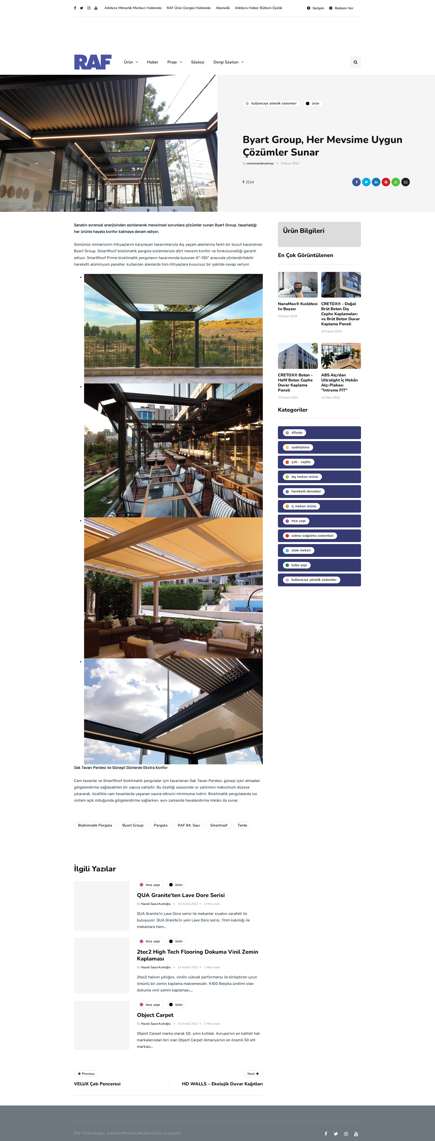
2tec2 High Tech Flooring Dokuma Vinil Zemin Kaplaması (197, 955)
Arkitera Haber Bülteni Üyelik (258, 8)
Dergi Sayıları (226, 62)
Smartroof (218, 825)
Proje (172, 62)
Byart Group (132, 825)
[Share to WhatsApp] (395, 182)
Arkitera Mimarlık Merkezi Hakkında (133, 8)
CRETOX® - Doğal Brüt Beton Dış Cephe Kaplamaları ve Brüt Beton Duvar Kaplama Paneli (340, 314)
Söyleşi (197, 62)
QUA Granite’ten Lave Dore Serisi (181, 895)
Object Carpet (155, 1015)
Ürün (128, 62)
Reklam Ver (344, 8)
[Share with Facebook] (356, 182)
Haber (152, 62)
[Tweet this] (366, 182)
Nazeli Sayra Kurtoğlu (156, 904)
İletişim (318, 8)
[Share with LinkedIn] (376, 182)
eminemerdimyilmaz (260, 163)
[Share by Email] (405, 182)
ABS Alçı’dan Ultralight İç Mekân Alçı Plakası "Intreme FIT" (339, 382)
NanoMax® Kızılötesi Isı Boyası (297, 306)
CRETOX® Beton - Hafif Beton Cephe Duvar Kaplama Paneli (295, 382)
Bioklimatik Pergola (95, 825)
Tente (242, 825)
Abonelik (223, 8)
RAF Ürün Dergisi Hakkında (189, 8)
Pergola (160, 825)
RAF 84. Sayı (189, 825)
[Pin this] (386, 182)
